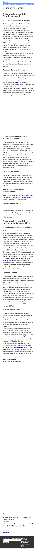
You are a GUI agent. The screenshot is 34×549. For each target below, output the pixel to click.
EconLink (6, 2)
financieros (15, 82)
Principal (6, 532)
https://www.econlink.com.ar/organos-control (18, 524)
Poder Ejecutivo (8, 4)
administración (26, 197)
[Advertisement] (17, 116)
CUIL (18, 540)
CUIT (13, 540)
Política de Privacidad (24, 547)
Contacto (24, 538)
